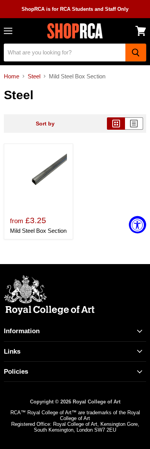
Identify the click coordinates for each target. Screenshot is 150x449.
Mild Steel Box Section (38, 230)
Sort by (45, 123)
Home (11, 76)
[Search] (135, 52)
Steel (34, 76)
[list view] (134, 123)
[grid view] (116, 123)
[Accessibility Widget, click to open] (137, 224)
